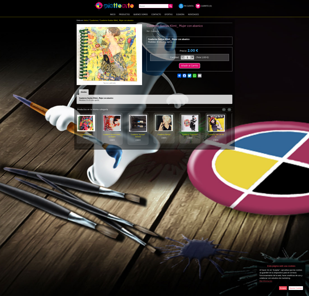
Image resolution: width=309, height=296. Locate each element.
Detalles (84, 92)
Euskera (180, 14)
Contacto (156, 14)
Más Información (266, 281)
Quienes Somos (140, 14)
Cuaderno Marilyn (141, 134)
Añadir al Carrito (189, 66)
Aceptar (283, 288)
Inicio (112, 14)
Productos (124, 14)
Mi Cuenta (189, 6)
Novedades (193, 14)
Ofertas (169, 14)
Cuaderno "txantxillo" (167, 134)
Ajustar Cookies (296, 288)
